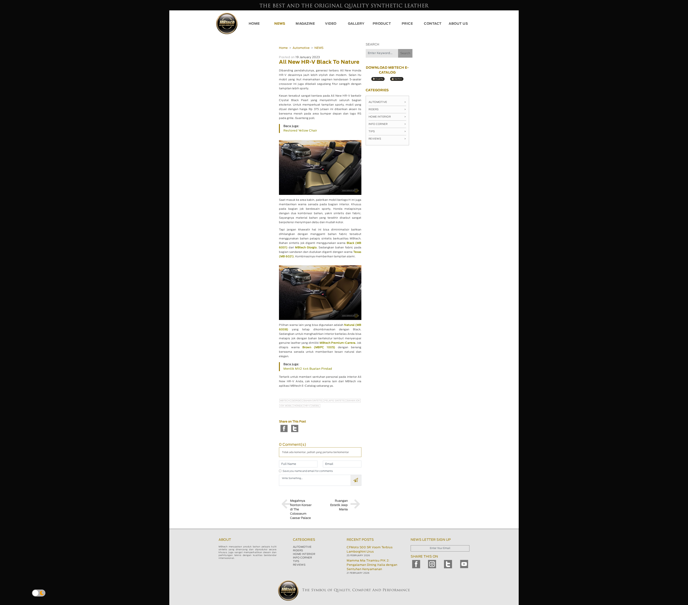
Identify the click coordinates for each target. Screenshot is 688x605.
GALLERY (356, 23)
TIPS (296, 561)
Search (405, 53)
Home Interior (387, 117)
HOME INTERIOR (304, 554)
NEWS (279, 23)
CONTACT (433, 23)
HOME (254, 23)
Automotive (301, 48)
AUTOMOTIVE (302, 547)
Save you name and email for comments (308, 471)
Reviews (387, 139)
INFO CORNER (302, 558)
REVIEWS (299, 565)
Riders (387, 109)
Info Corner (387, 124)
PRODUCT (382, 23)
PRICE (407, 23)
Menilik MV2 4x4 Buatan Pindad (307, 368)
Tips (387, 131)
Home (283, 48)
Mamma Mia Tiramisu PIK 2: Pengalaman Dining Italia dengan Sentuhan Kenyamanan (372, 565)
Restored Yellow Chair (300, 130)
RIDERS (298, 550)
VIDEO (330, 23)
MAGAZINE (305, 23)
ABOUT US (458, 23)
